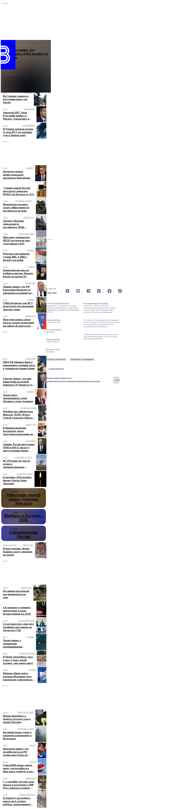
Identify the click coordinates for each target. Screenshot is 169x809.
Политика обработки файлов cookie (58, 378)
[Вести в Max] (78, 291)
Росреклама (50, 352)
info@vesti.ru (50, 332)
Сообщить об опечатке (56, 359)
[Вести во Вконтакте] (99, 291)
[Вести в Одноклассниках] (109, 291)
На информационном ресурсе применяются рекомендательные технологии (73, 381)
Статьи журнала (56, 369)
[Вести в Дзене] (67, 291)
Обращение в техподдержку (82, 359)
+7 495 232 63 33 (52, 342)
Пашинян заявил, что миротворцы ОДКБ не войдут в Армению (25, 53)
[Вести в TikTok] (120, 291)
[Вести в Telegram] (88, 291)
